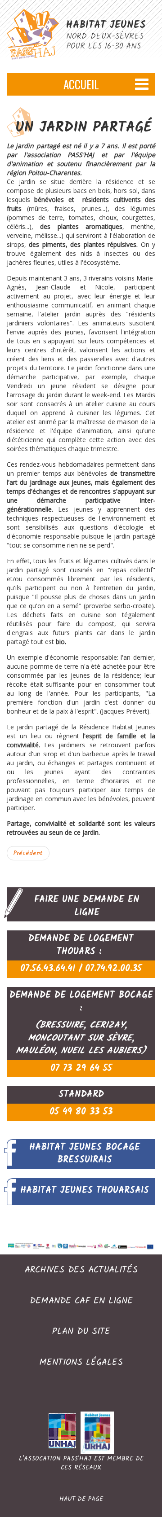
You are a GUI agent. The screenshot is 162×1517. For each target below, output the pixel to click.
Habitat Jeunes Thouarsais (84, 1191)
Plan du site (81, 1332)
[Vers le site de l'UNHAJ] (65, 1433)
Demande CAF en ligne (81, 1301)
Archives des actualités (81, 1270)
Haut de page (81, 1499)
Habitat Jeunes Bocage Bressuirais (84, 1154)
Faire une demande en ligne (87, 906)
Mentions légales (81, 1363)
